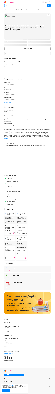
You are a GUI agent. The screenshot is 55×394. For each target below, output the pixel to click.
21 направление (33, 41)
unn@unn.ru (7, 347)
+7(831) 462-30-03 (8, 343)
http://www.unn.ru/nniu (9, 362)
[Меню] (49, 2)
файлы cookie (10, 385)
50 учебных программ (11, 41)
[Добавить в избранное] (14, 233)
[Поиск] (49, 5)
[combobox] (27, 53)
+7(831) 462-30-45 (8, 340)
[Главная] (5, 10)
